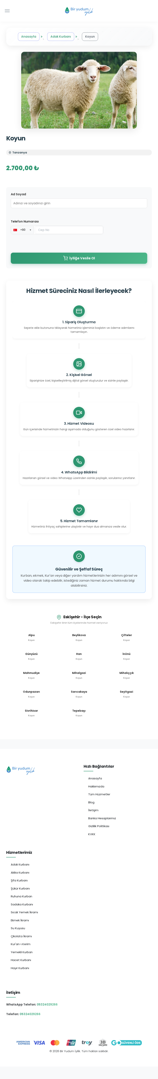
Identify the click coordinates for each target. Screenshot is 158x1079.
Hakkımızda (96, 786)
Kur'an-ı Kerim (20, 944)
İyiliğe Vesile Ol (82, 258)
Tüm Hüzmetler (99, 794)
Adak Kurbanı (60, 37)
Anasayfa (28, 37)
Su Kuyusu (18, 928)
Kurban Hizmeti (79, 1059)
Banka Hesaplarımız (102, 818)
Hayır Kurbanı (20, 968)
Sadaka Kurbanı (22, 904)
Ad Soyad (18, 194)
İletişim (93, 810)
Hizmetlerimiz (19, 852)
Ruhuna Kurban (21, 896)
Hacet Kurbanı (21, 960)
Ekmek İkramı (20, 920)
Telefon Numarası (25, 221)
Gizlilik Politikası (98, 826)
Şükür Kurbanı (20, 888)
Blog (91, 802)
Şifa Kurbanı (19, 880)
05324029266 (47, 1004)
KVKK (91, 834)
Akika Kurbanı (20, 872)
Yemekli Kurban (22, 952)
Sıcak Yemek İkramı (24, 912)
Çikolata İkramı (21, 936)
